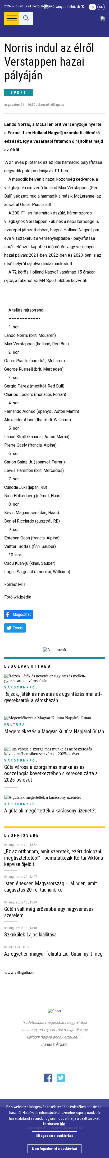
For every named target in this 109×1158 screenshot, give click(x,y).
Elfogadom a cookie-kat (54, 1136)
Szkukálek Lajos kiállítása (30, 934)
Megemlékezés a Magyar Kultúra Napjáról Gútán (54, 731)
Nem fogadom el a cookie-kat (54, 1149)
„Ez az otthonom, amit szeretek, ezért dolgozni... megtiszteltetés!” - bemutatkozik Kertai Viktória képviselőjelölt (54, 857)
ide (62, 1124)
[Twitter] (61, 1078)
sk (101, 7)
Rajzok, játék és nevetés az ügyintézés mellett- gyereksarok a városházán (53, 697)
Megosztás (22, 614)
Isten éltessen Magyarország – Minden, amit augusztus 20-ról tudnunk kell (50, 886)
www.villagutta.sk (19, 972)
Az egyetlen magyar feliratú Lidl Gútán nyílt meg (53, 954)
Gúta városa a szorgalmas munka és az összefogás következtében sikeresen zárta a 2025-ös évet (51, 773)
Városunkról (21, 687)
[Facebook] (48, 1078)
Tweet (18, 627)
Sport (19, 92)
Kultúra (14, 724)
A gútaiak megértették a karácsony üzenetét (50, 810)
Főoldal (21, 40)
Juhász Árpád (54, 1044)
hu (92, 7)
